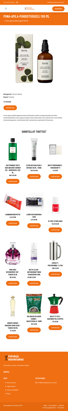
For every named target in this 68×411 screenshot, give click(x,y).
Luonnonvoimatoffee (12, 214)
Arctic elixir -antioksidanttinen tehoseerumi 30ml (34, 272)
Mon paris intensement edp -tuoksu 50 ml (12, 272)
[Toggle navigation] (5, 8)
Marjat (19, 94)
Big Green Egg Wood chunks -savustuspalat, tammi (34, 318)
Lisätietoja (10, 108)
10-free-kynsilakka (55, 221)
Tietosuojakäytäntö (49, 408)
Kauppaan (58, 9)
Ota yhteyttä (53, 405)
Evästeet (61, 405)
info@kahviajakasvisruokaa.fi (55, 2)
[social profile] (17, 2)
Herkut (14, 94)
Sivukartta (60, 408)
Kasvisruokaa (11, 383)
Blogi (8, 394)
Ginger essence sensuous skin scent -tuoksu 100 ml (13, 325)
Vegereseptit (11, 386)
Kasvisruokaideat (12, 390)
